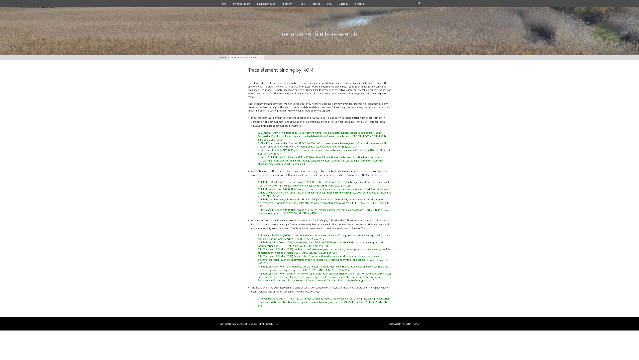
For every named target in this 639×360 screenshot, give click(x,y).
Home (223, 3)
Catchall (343, 3)
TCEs (302, 3)
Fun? (329, 3)
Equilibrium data (266, 3)
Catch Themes (412, 323)
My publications (241, 3)
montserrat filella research (319, 34)
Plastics (315, 3)
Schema (359, 3)
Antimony (287, 3)
